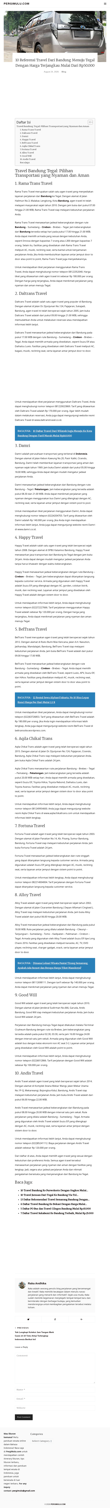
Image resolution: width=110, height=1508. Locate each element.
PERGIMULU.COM (16, 3)
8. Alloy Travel (27, 153)
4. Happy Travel (28, 139)
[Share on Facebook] (55, 1319)
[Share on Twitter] (28, 1319)
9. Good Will (26, 156)
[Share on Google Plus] (81, 1319)
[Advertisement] (55, 97)
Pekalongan (42, 489)
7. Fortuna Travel (28, 149)
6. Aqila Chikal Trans (30, 146)
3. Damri (24, 136)
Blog (64, 72)
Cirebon (46, 227)
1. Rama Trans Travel (30, 130)
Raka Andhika (37, 1283)
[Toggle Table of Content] (89, 122)
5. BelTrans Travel (29, 143)
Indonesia (81, 453)
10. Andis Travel (27, 159)
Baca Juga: (25, 162)
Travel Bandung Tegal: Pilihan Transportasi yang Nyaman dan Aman (52, 126)
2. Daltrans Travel (28, 133)
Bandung (46, 196)
